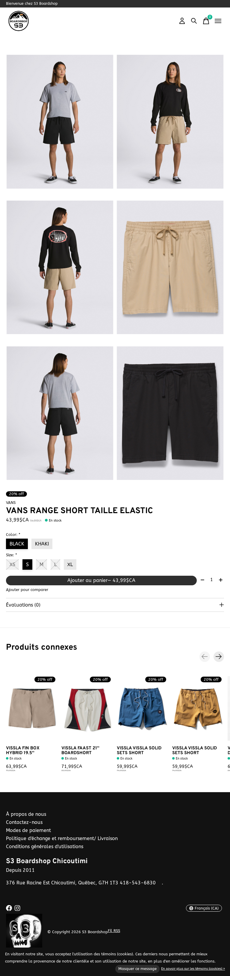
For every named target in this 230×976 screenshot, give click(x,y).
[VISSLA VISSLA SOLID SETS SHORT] (143, 708)
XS (12, 564)
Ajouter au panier (101, 580)
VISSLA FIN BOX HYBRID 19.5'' (23, 750)
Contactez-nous (24, 822)
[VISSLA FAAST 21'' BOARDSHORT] (87, 708)
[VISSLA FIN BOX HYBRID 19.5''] (32, 708)
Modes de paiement (28, 830)
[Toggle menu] (218, 21)
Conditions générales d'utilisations (44, 846)
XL (70, 564)
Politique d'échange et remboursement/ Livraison (62, 838)
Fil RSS (114, 930)
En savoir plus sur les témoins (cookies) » (193, 969)
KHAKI (42, 544)
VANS (11, 502)
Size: (11, 555)
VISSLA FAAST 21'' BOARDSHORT (80, 750)
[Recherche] (194, 21)
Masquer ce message (137, 968)
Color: (13, 534)
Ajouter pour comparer (27, 589)
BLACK (17, 544)
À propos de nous (26, 814)
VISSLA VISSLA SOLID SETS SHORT (139, 750)
